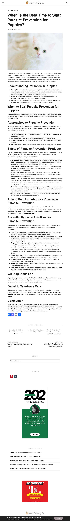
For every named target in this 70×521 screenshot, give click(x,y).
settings (49, 519)
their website (39, 282)
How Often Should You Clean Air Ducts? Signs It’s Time (35, 331)
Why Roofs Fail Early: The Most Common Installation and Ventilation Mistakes (54, 332)
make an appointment (28, 213)
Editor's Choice (13, 10)
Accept (58, 518)
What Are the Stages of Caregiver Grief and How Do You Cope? (28, 468)
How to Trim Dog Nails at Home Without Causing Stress (16, 332)
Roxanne (17, 29)
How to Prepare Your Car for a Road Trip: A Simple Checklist (27, 460)
